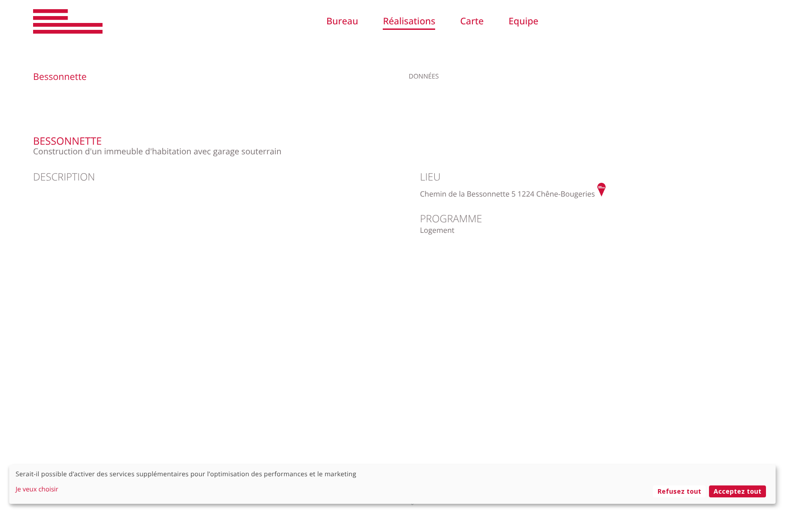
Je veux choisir (37, 489)
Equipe (524, 21)
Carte (471, 21)
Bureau (342, 21)
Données (424, 76)
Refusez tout (679, 491)
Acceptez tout (737, 491)
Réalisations (409, 21)
